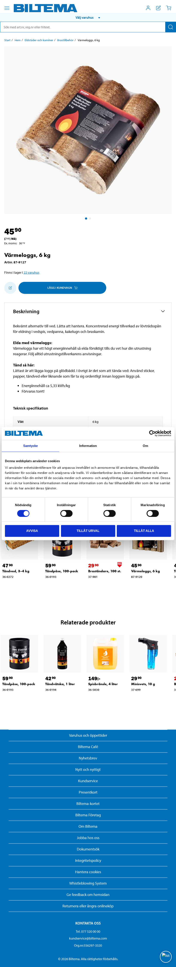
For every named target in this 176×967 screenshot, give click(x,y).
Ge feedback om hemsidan (88, 894)
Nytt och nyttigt (88, 769)
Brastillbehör (65, 40)
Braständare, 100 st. (104, 571)
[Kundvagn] (169, 8)
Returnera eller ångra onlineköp (88, 905)
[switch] (66, 513)
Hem (18, 40)
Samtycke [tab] (30, 446)
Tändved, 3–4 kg (15, 571)
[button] (88, 17)
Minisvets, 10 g (143, 684)
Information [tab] (88, 446)
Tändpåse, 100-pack (61, 571)
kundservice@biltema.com (88, 938)
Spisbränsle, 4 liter (103, 684)
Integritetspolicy (88, 860)
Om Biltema (88, 826)
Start (7, 40)
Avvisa (32, 531)
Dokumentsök (88, 849)
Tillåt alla (144, 531)
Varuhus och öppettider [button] (88, 735)
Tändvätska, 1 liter (60, 684)
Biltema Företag (88, 814)
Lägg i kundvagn (59, 288)
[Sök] (170, 27)
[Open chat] (166, 957)
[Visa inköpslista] (158, 8)
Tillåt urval (88, 531)
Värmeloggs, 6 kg (145, 571)
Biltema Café (88, 746)
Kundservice (88, 780)
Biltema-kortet (88, 803)
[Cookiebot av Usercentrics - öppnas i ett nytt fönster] (152, 433)
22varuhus (31, 272)
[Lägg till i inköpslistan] (10, 288)
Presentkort (88, 792)
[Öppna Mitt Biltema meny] (148, 8)
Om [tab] (145, 446)
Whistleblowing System (88, 883)
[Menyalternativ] (7, 8)
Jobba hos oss (88, 837)
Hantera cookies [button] (88, 871)
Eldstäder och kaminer (39, 40)
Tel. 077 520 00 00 (88, 931)
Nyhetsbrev (88, 758)
